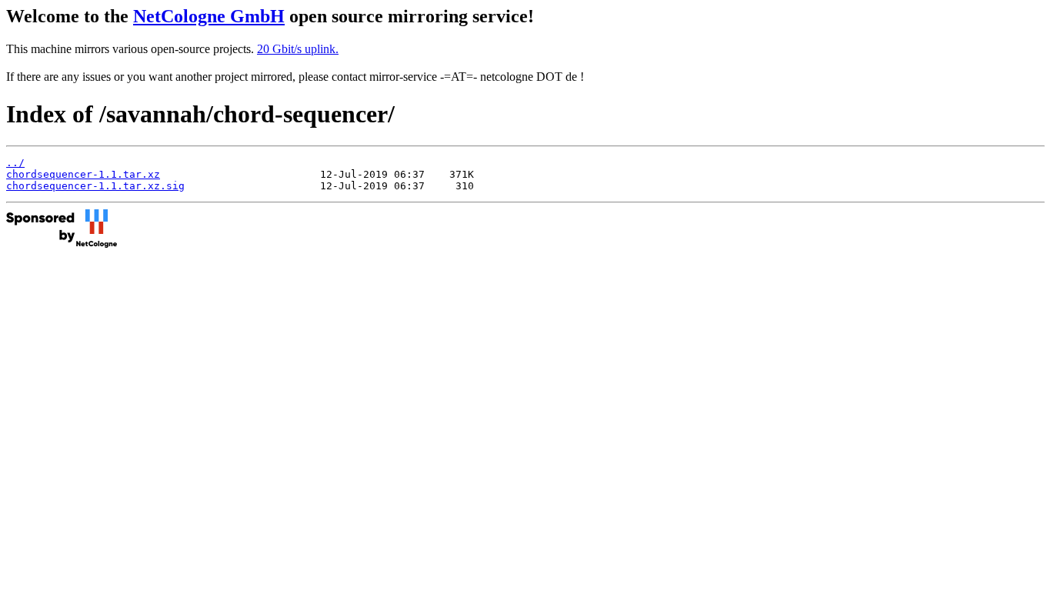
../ (15, 163)
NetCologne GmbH (209, 16)
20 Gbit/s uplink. (298, 48)
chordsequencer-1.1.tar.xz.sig (95, 186)
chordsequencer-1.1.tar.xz (83, 174)
